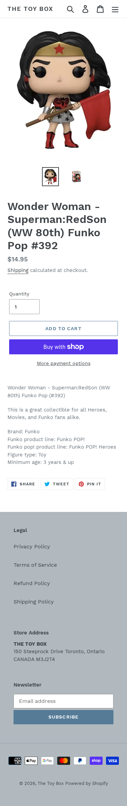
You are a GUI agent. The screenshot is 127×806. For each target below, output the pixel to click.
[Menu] (115, 9)
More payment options (63, 363)
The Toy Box (30, 8)
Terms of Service (35, 565)
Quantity (19, 293)
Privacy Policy (32, 546)
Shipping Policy (34, 601)
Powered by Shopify (86, 783)
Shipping (17, 270)
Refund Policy (32, 583)
